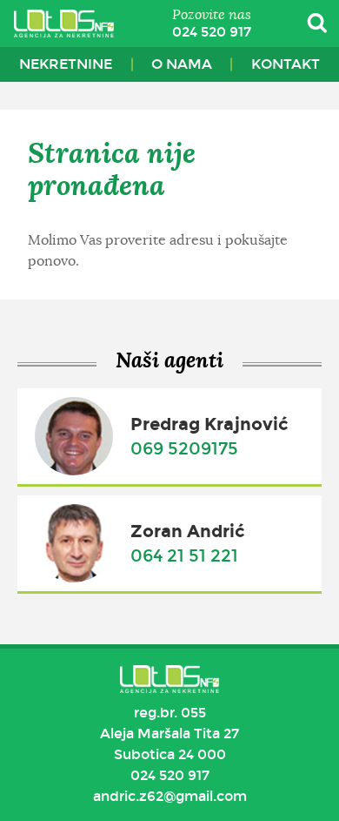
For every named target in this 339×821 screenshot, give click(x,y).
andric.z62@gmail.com (170, 796)
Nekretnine (65, 64)
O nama (181, 64)
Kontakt (285, 64)
